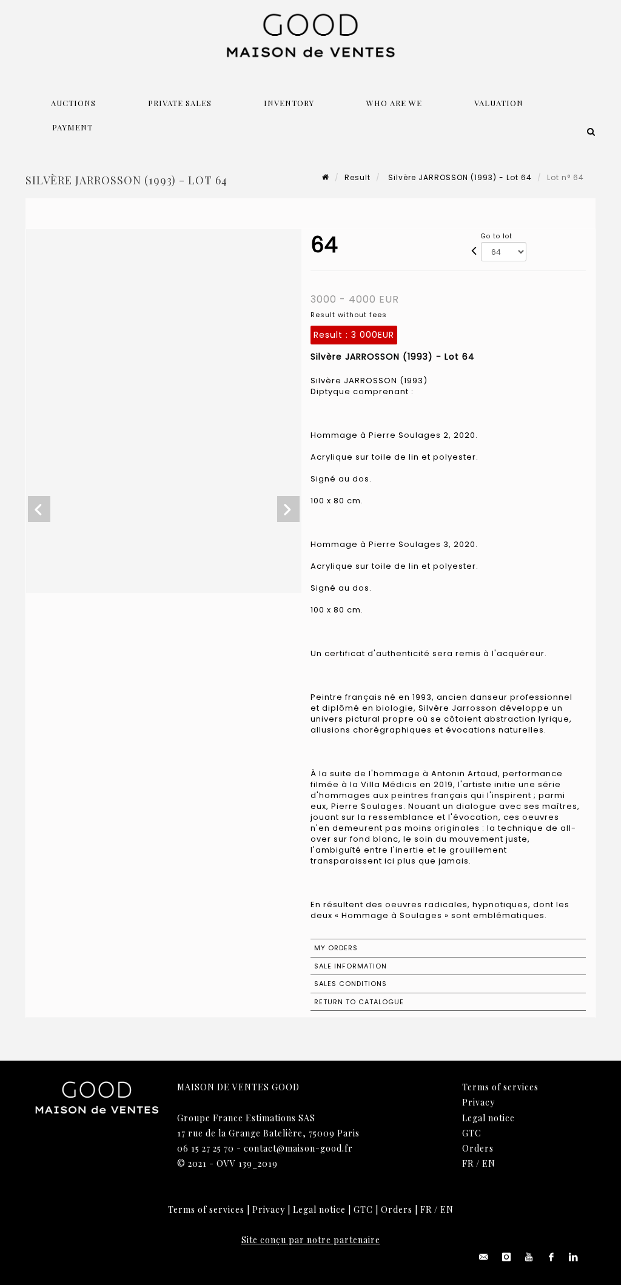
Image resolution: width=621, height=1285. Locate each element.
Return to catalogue (359, 1002)
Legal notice (488, 1118)
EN (488, 1163)
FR (468, 1163)
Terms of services (500, 1087)
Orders (478, 1148)
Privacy (478, 1102)
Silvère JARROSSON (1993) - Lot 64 (459, 177)
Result (357, 177)
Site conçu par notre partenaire (310, 1240)
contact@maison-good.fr (298, 1148)
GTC (472, 1133)
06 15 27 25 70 (205, 1148)
